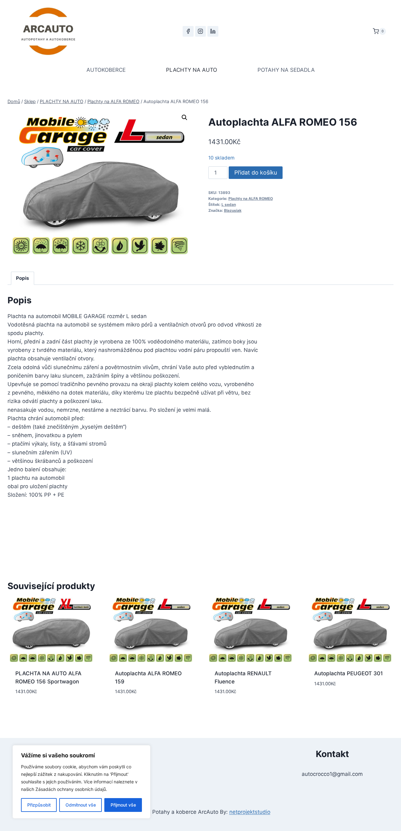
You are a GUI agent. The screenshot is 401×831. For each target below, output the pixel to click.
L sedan (228, 204)
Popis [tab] (22, 278)
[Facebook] (188, 31)
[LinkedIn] (212, 31)
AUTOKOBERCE (106, 70)
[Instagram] (200, 31)
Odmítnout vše (80, 804)
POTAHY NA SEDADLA (286, 70)
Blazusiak (233, 210)
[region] (81, 781)
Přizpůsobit (39, 804)
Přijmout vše (123, 804)
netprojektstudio (249, 812)
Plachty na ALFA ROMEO (250, 198)
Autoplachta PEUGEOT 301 (348, 673)
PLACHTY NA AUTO (191, 70)
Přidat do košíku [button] (350, 702)
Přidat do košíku (255, 172)
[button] (184, 117)
